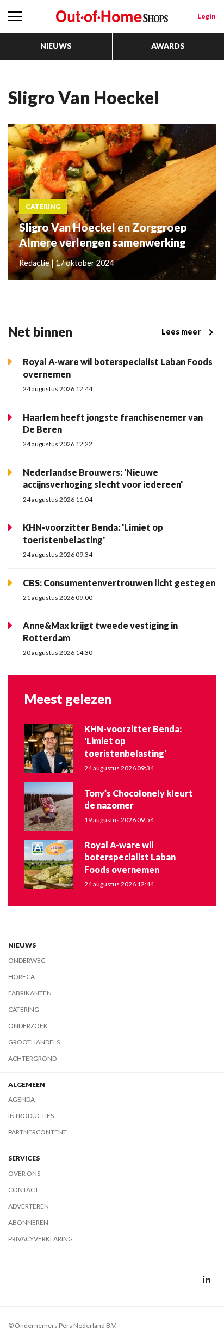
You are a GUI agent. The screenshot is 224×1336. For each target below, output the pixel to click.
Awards (168, 46)
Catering (23, 1009)
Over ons (24, 1173)
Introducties (31, 1116)
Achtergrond (32, 1058)
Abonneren (28, 1222)
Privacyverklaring (40, 1239)
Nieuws (56, 46)
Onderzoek (28, 1026)
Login (206, 16)
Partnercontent (37, 1132)
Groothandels (34, 1042)
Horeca (21, 977)
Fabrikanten (30, 993)
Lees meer (181, 331)
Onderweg (27, 960)
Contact (23, 1190)
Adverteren (28, 1206)
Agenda (21, 1099)
